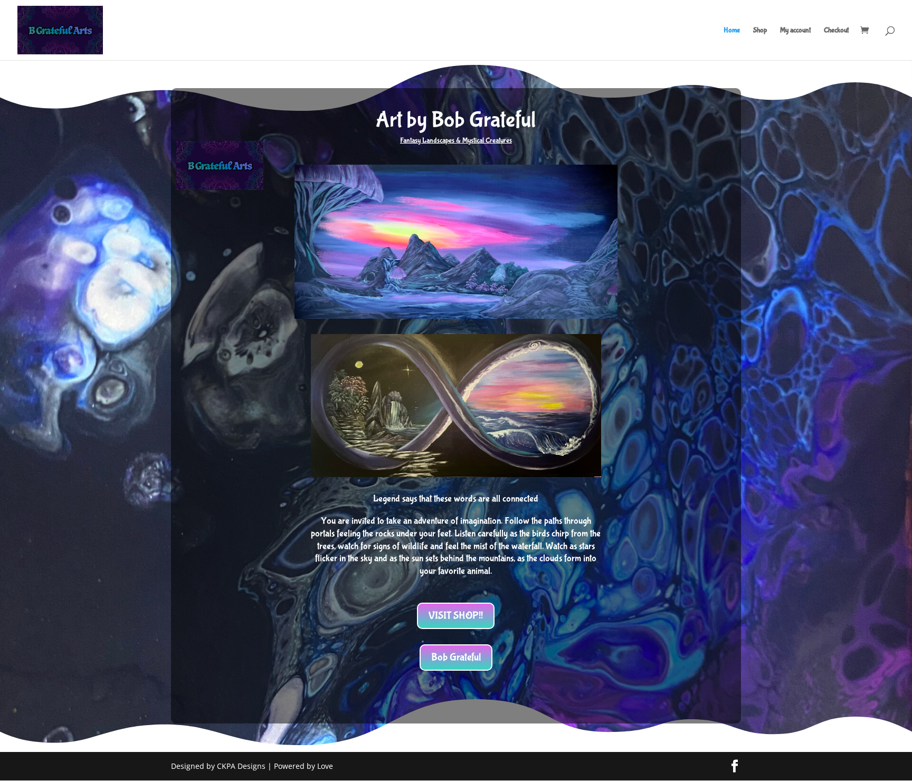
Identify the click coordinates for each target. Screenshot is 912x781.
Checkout (836, 30)
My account (795, 30)
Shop (760, 30)
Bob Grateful (456, 657)
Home (732, 30)
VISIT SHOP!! (456, 615)
